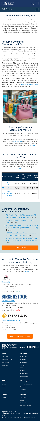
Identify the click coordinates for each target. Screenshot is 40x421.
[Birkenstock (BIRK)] (14, 296)
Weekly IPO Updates (25, 405)
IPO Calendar (17, 141)
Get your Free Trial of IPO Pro (20, 336)
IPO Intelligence (25, 381)
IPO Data (4, 394)
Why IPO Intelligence (26, 384)
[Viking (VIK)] (6, 277)
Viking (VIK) (6, 282)
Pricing (3, 387)
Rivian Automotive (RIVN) (11, 321)
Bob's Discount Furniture (9, 193)
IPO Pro (32, 145)
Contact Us (23, 403)
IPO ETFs (4, 353)
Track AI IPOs (23, 357)
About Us (23, 394)
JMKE (3, 183)
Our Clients (23, 389)
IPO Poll (22, 368)
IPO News (23, 359)
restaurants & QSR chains (29, 84)
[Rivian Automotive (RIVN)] (14, 316)
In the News (5, 365)
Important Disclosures (9, 412)
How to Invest (5, 362)
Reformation (10, 188)
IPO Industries (24, 373)
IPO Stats (22, 370)
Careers (22, 400)
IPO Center (23, 353)
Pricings (22, 365)
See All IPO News (20, 248)
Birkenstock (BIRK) (8, 301)
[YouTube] (37, 346)
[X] (31, 346)
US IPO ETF (5, 357)
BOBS (4, 193)
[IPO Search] (32, 3)
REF (3, 188)
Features (4, 384)
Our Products (23, 397)
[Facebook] (28, 346)
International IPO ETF (7, 359)
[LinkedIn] (34, 346)
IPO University (24, 376)
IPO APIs (4, 397)
